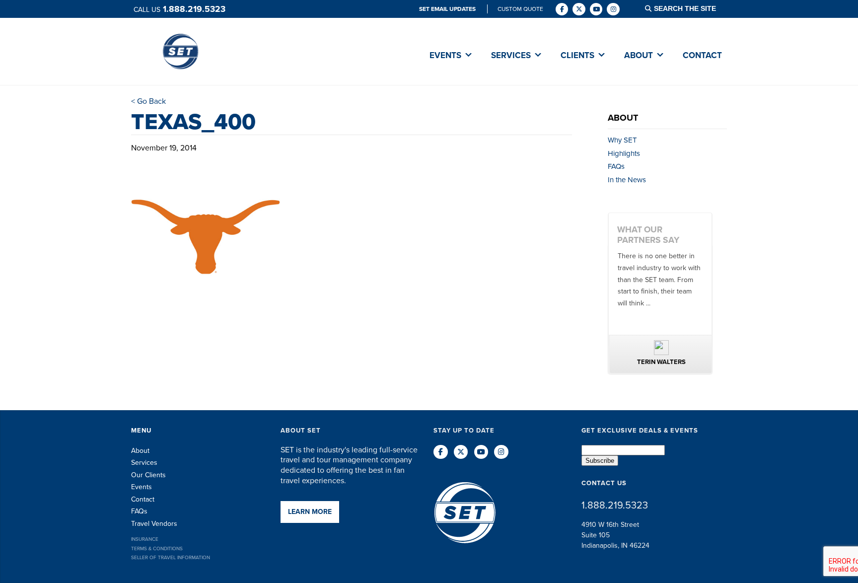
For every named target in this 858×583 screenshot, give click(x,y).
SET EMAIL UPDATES (448, 8)
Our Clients (148, 475)
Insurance (144, 539)
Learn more (310, 512)
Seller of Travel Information (170, 557)
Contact (142, 499)
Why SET (622, 140)
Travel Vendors (154, 523)
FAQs (616, 166)
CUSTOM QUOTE (520, 8)
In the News (627, 179)
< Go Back (148, 101)
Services (144, 462)
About (140, 450)
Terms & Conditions (157, 548)
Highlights (624, 153)
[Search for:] (691, 8)
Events (141, 487)
